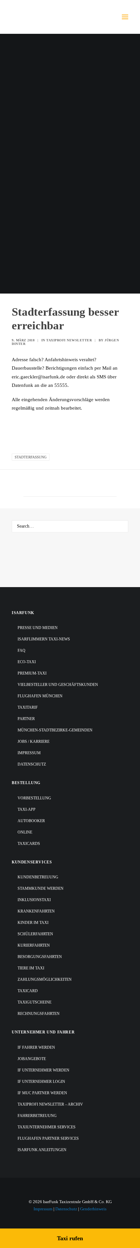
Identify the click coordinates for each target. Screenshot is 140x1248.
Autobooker (31, 821)
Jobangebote (32, 1059)
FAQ (21, 650)
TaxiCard (28, 991)
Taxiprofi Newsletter (69, 340)
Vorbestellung (34, 798)
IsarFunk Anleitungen (42, 1150)
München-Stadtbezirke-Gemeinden (55, 730)
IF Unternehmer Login (41, 1081)
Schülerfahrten (35, 934)
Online (25, 832)
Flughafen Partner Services (48, 1138)
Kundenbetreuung (38, 877)
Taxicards (29, 843)
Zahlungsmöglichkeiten (45, 979)
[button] (125, 17)
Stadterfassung (31, 457)
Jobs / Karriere (33, 741)
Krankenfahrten (36, 911)
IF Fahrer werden (36, 1047)
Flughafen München (40, 696)
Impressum (29, 753)
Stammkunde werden (40, 888)
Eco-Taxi (27, 662)
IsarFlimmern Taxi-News (44, 639)
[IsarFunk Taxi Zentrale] (38, 17)
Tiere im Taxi (31, 968)
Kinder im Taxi (33, 922)
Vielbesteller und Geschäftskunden (58, 684)
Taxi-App (26, 809)
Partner (26, 718)
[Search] (70, 526)
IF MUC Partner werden (42, 1093)
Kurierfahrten (34, 945)
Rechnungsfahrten (39, 1013)
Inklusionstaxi (34, 900)
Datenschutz (32, 764)
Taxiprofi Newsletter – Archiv (50, 1104)
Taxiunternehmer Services (47, 1127)
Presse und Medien (38, 627)
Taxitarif (28, 707)
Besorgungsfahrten (40, 956)
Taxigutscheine (34, 1002)
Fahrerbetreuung (37, 1115)
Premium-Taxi (32, 673)
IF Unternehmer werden (43, 1070)
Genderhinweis (93, 1208)
